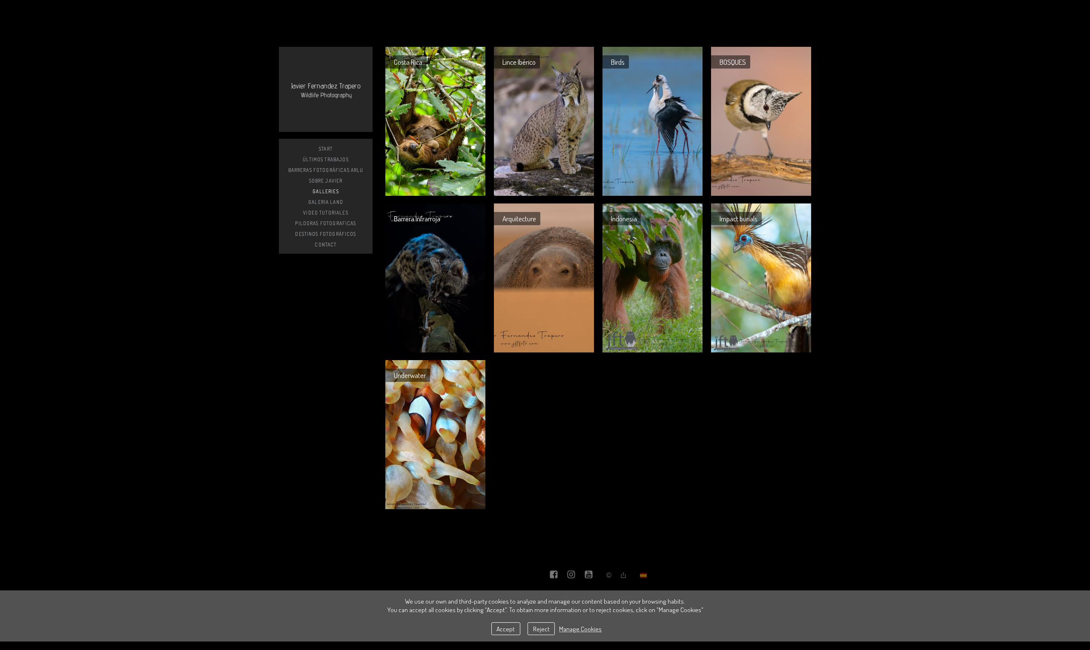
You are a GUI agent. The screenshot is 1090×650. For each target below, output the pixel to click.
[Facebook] (553, 575)
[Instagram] (571, 575)
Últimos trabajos (325, 159)
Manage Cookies (580, 628)
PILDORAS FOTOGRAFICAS (325, 223)
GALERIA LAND (325, 202)
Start (326, 149)
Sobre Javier (326, 181)
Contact (325, 244)
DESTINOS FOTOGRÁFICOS (325, 234)
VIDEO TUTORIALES (325, 212)
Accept (505, 628)
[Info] (609, 575)
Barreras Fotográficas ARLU (326, 170)
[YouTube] (588, 575)
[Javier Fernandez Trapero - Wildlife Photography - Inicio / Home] (326, 89)
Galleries (325, 191)
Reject (541, 628)
